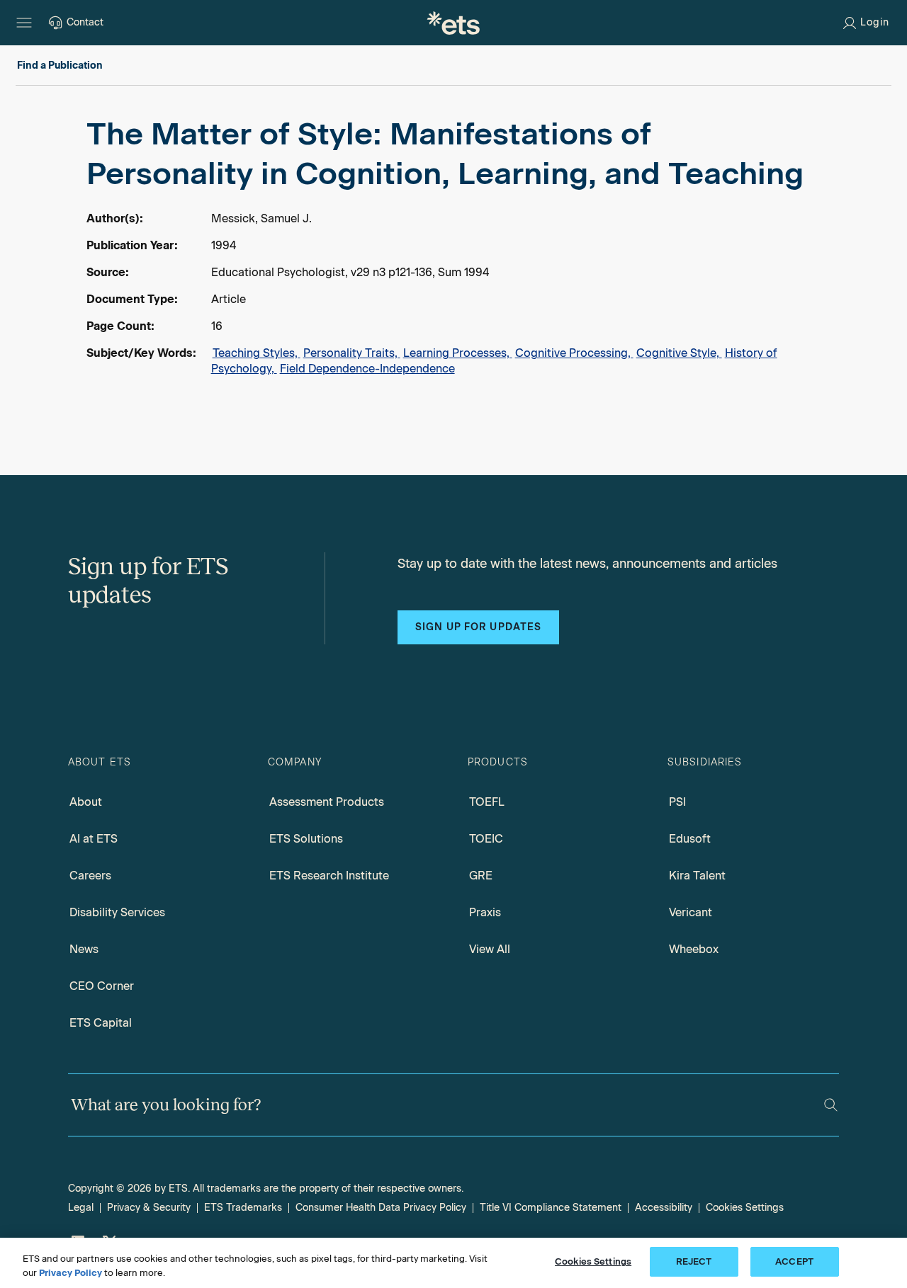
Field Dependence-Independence (367, 368)
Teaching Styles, (256, 353)
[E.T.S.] (453, 22)
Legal (81, 1208)
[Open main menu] (24, 22)
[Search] (831, 1105)
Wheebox (694, 949)
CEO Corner (101, 986)
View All (489, 949)
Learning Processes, (457, 353)
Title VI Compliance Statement (550, 1208)
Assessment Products (326, 802)
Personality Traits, (351, 353)
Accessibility (663, 1208)
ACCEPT (794, 1261)
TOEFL (487, 802)
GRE (480, 875)
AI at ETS (93, 838)
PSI (677, 802)
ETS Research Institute (329, 875)
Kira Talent (697, 875)
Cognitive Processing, (574, 353)
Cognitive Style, (679, 353)
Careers (90, 875)
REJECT (694, 1261)
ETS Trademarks (243, 1208)
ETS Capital (100, 1023)
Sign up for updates (478, 627)
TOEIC (486, 838)
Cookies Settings (745, 1208)
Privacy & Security (149, 1208)
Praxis (485, 912)
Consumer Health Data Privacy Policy (380, 1208)
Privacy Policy (70, 1272)
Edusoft (690, 838)
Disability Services (117, 912)
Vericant (690, 912)
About (85, 802)
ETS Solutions (306, 838)
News (83, 949)
